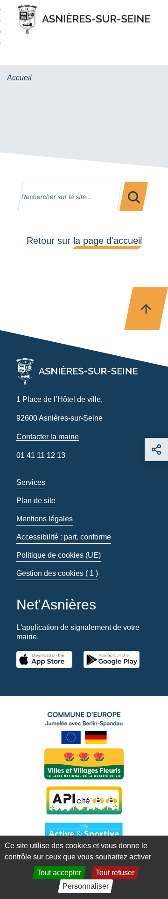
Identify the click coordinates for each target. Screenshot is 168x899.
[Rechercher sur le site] (133, 196)
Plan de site (36, 500)
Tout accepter (59, 873)
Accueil (19, 78)
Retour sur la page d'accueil (84, 240)
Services (30, 482)
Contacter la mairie (47, 437)
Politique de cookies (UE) (58, 555)
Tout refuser (115, 873)
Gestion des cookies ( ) (57, 573)
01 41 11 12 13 (40, 455)
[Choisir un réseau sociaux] (156, 449)
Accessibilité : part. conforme (63, 536)
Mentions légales (44, 518)
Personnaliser (86, 886)
